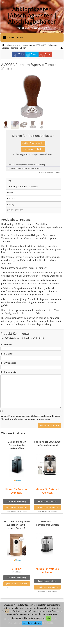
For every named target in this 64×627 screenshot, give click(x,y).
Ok (48, 618)
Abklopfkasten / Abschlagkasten (16, 45)
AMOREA (36, 45)
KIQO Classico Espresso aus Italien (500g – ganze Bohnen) (17, 525)
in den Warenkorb (33, 149)
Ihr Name (6, 344)
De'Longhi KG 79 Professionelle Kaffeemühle (17, 445)
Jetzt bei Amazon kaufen (33, 143)
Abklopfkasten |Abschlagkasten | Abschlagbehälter (32, 15)
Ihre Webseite (8, 362)
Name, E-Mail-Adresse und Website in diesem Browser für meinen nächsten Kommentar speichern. (30, 418)
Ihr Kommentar (8, 372)
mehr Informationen (32, 623)
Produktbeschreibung (16, 501)
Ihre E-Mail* (7, 353)
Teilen (21, 54)
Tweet (34, 54)
